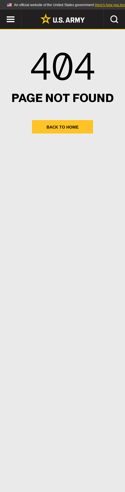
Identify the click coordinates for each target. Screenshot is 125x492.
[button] (3, 12)
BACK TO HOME (62, 127)
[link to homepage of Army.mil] (62, 18)
